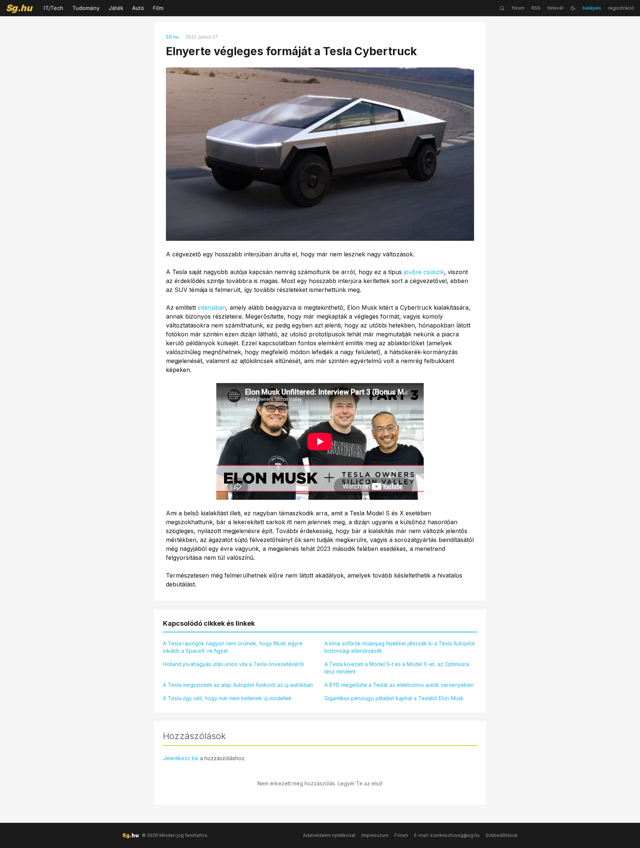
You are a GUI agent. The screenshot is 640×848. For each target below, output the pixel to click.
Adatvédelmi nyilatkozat (329, 835)
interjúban (212, 307)
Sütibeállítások (502, 835)
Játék (116, 8)
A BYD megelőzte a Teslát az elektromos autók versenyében (399, 685)
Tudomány (86, 8)
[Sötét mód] (573, 8)
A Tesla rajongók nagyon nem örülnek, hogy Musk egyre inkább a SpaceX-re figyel (233, 647)
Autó (138, 8)
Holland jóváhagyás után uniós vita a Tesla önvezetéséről (233, 664)
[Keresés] (501, 8)
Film (158, 8)
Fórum (401, 835)
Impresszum (375, 835)
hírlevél (555, 8)
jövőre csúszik (424, 272)
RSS (535, 8)
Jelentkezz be (181, 758)
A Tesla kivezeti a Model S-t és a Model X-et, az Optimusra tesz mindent (396, 668)
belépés (592, 8)
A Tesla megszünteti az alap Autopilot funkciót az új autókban (238, 685)
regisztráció (621, 8)
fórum (517, 8)
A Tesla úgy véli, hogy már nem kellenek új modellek (227, 698)
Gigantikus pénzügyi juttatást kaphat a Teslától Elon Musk (394, 698)
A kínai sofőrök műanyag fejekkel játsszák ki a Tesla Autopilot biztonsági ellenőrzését (399, 647)
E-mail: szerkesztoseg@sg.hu (447, 835)
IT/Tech (53, 8)
